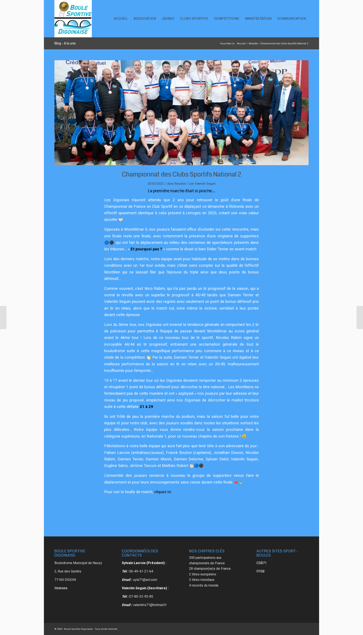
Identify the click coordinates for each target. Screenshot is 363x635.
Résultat (180, 184)
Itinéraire (60, 588)
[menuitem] (120, 18)
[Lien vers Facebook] (305, 628)
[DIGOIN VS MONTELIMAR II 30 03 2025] (181, 112)
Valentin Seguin (205, 184)
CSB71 (261, 563)
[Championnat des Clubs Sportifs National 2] (3, 317)
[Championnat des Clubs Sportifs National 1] (359, 317)
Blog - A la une (65, 43)
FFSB (260, 571)
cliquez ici (162, 492)
